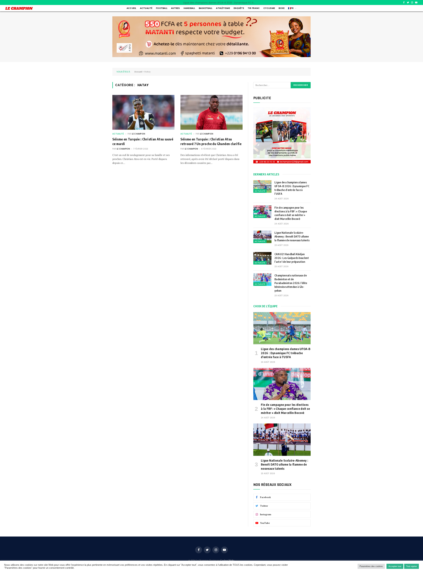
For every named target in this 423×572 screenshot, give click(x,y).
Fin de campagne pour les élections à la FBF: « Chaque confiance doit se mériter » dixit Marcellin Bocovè (220, 2)
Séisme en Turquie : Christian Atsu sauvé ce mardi (142, 141)
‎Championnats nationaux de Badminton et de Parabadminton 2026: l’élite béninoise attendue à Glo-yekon (290, 283)
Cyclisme (269, 8)
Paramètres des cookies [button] (371, 566)
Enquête (239, 8)
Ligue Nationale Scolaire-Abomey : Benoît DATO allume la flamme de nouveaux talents (292, 236)
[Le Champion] (19, 8)
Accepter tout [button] (394, 566)
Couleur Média (227, 560)
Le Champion (138, 133)
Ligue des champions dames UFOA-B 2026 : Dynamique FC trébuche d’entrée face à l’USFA (291, 188)
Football (161, 8)
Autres (175, 8)
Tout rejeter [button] (411, 566)
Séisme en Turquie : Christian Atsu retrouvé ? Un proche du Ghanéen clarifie (210, 141)
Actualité (146, 8)
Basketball (205, 8)
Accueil (131, 8)
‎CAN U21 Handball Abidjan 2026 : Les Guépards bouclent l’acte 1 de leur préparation (291, 257)
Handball (189, 8)
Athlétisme (223, 8)
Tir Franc (254, 8)
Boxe (282, 8)
